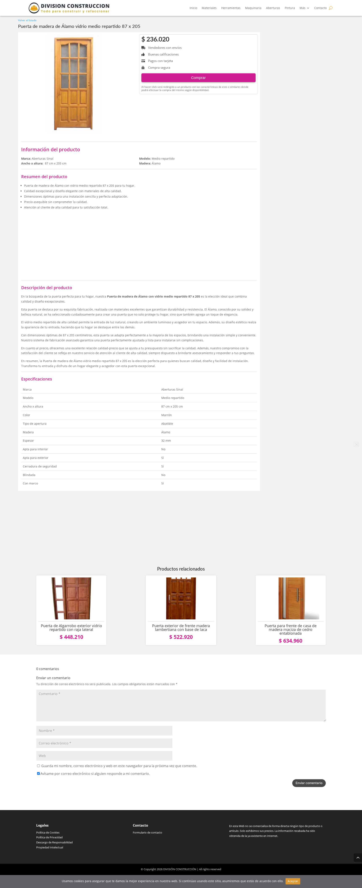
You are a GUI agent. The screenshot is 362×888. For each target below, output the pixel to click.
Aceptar (293, 881)
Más (302, 8)
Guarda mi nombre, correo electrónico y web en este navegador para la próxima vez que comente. (119, 766)
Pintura (290, 8)
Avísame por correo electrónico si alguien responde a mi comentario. (95, 773)
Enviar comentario (309, 783)
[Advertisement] (139, 242)
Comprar (198, 78)
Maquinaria (253, 8)
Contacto (320, 8)
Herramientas (230, 8)
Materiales (209, 8)
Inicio (193, 8)
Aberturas (273, 8)
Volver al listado (27, 20)
